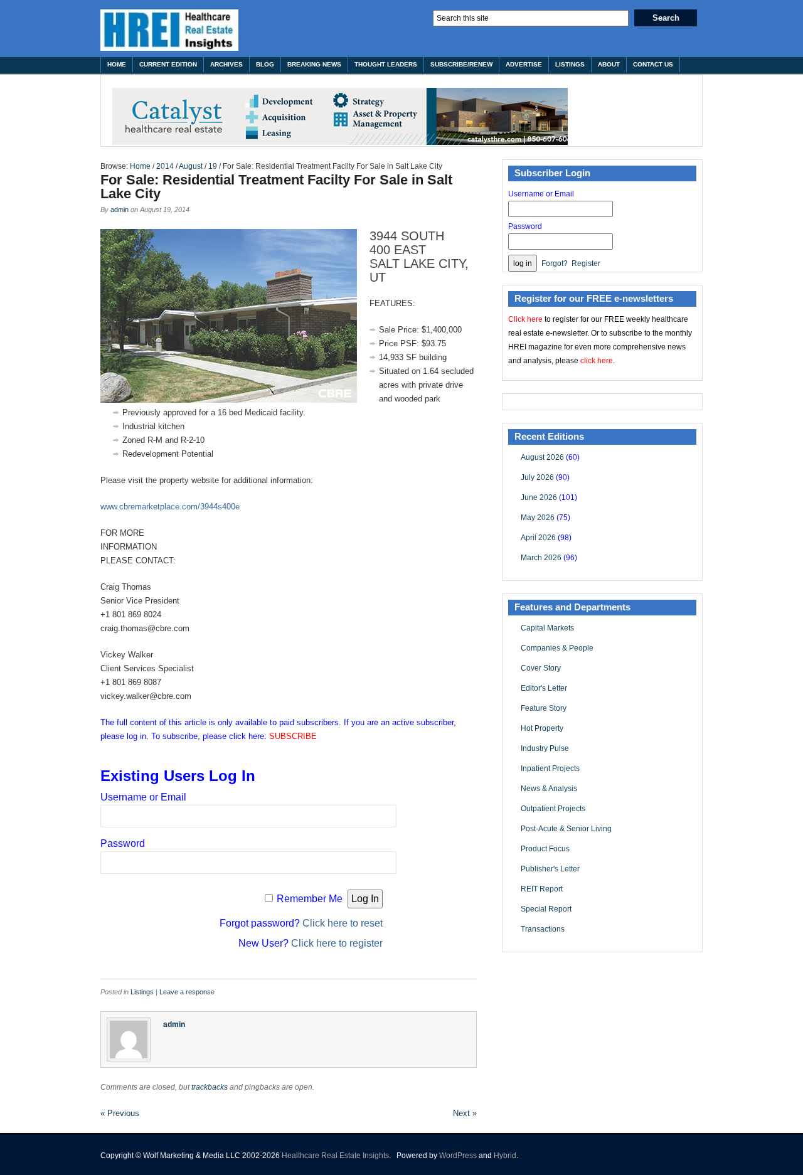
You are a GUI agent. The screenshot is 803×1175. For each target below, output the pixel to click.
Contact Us (653, 64)
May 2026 (538, 517)
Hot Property (542, 728)
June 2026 (539, 497)
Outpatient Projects (553, 808)
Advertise (524, 64)
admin (119, 209)
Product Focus (545, 848)
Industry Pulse (545, 748)
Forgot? (554, 263)
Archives (226, 64)
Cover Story (541, 668)
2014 (165, 166)
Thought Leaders (385, 64)
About (609, 64)
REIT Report (542, 889)
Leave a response (187, 992)
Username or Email (143, 797)
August (191, 166)
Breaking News (314, 64)
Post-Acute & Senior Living (566, 828)
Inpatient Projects (550, 768)
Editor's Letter (544, 688)
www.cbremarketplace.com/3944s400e (170, 506)
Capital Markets (547, 628)
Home (116, 64)
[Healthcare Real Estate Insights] (169, 30)
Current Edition (168, 64)
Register (586, 263)
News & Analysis (549, 788)
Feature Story (543, 708)
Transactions (543, 929)
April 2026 (538, 537)
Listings (570, 64)
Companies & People (557, 648)
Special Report (546, 909)
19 (212, 166)
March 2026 (541, 557)
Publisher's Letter (550, 868)
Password (122, 843)
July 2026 (537, 477)
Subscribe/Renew (461, 64)
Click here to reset (342, 923)
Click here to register (337, 943)
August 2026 (542, 457)
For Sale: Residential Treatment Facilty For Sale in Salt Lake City (276, 186)
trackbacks (209, 1087)
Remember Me (310, 898)
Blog (265, 64)
